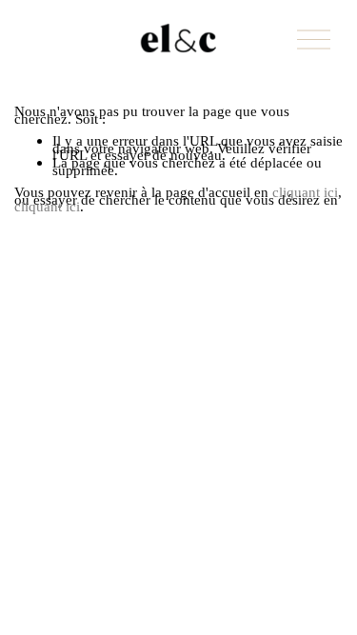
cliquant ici (305, 192)
